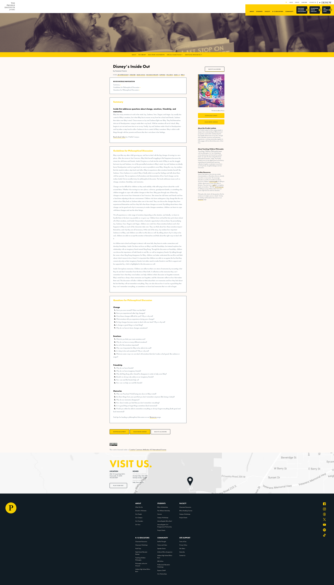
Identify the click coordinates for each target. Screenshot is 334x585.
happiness (162, 75)
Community (289, 11)
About (252, 11)
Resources (153, 417)
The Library (142, 55)
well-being (169, 75)
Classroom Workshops (141, 545)
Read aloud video (119, 137)
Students (259, 11)
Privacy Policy (183, 545)
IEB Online (160, 561)
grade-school (141, 75)
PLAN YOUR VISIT (118, 485)
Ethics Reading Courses (185, 511)
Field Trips (138, 548)
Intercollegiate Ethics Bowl (164, 521)
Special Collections (174, 55)
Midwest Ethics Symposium (164, 552)
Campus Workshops (162, 518)
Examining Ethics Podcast (314, 10)
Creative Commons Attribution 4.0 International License (147, 449)
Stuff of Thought (161, 541)
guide (214, 185)
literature (133, 75)
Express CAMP (161, 570)
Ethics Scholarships (162, 507)
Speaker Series (161, 548)
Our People (138, 514)
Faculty (267, 11)
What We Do (139, 507)
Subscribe (182, 552)
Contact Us (182, 555)
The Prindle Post (326, 10)
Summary (116, 85)
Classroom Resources (185, 507)
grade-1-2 (177, 75)
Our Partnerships (162, 574)
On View (137, 524)
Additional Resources (193, 55)
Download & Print (119, 432)
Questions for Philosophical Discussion (126, 90)
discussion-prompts (152, 75)
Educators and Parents (156, 55)
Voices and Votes (162, 545)
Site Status (182, 548)
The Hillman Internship (163, 511)
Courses (159, 514)
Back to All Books (160, 432)
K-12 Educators (277, 11)
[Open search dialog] (286, 2)
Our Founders (139, 521)
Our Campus (138, 518)
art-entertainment (123, 75)
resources (200, 199)
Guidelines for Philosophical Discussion (126, 87)
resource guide (213, 181)
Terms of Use (182, 541)
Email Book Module (140, 432)
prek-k (182, 75)
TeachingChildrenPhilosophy (302, 10)
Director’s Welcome (140, 511)
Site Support (184, 538)
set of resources (219, 187)
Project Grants (161, 530)
